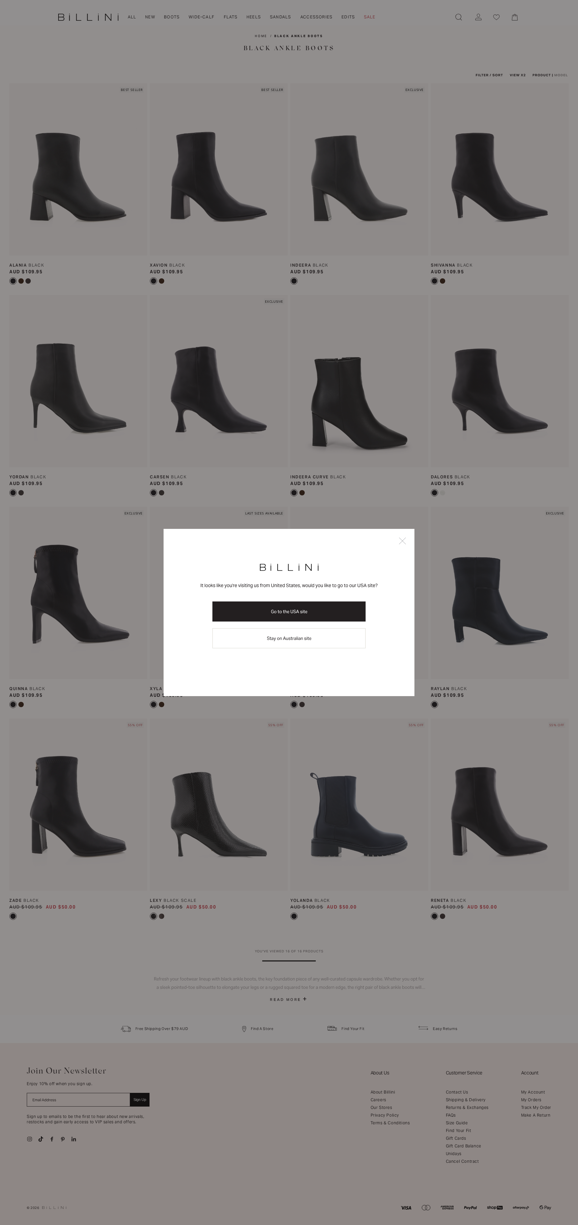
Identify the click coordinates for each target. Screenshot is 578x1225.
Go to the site (289, 612)
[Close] (402, 541)
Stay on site (289, 638)
